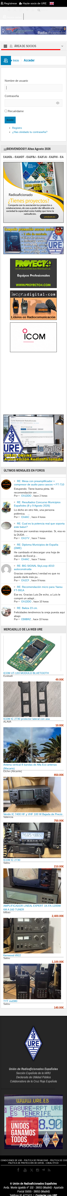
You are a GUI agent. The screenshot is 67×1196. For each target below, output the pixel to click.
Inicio (16, 60)
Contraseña (12, 96)
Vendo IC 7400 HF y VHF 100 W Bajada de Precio (32, 814)
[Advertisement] (34, 384)
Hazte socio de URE (34, 3)
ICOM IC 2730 (11, 859)
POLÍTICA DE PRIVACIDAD (36, 1160)
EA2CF (25, 580)
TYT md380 (10, 1001)
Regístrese (11, 3)
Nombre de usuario (16, 80)
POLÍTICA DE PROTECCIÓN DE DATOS (26, 1163)
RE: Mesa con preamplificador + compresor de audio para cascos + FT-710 (39, 483)
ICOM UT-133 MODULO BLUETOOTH (26, 673)
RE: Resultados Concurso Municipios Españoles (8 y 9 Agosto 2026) (37, 504)
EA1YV (25, 538)
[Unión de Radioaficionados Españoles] (33, 30)
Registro (17, 127)
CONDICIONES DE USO (11, 1160)
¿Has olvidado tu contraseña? (29, 131)
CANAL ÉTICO (52, 1163)
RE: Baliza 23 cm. (27, 608)
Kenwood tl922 (12, 955)
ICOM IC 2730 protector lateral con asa (26, 718)
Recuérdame (16, 111)
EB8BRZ (26, 619)
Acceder (10, 119)
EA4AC (25, 517)
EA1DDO (26, 495)
